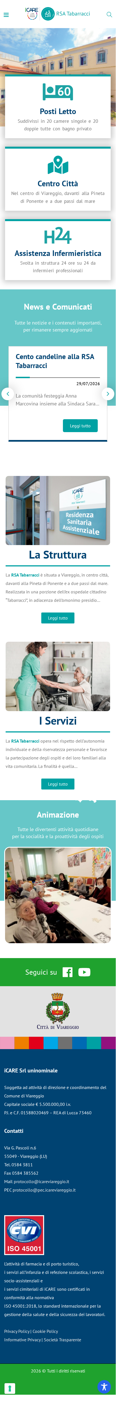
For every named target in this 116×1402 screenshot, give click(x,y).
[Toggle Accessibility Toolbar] (104, 1387)
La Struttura (58, 554)
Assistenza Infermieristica (58, 253)
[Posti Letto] (57, 91)
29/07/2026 (88, 383)
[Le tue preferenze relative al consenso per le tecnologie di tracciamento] (9, 1388)
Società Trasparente (62, 1339)
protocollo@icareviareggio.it (41, 1181)
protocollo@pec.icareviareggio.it (44, 1190)
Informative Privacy (22, 1339)
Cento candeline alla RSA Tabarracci (55, 361)
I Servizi (58, 720)
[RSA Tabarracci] (57, 14)
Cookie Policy (45, 1331)
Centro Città (58, 183)
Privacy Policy (16, 1331)
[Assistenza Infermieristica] (58, 235)
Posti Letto (58, 111)
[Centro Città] (58, 165)
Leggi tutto (80, 425)
